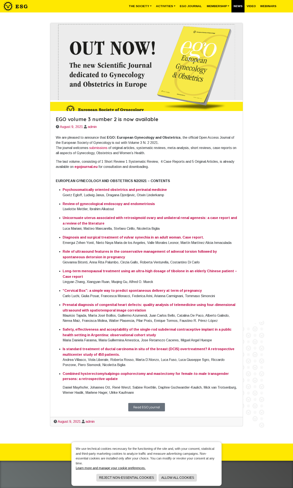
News (238, 6)
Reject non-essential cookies (126, 477)
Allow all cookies (177, 477)
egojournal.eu (86, 167)
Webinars (268, 6)
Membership (217, 6)
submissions (98, 148)
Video (251, 6)
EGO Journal (191, 6)
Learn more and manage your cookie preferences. (111, 468)
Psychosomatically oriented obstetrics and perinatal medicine (115, 190)
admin (92, 127)
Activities (164, 6)
